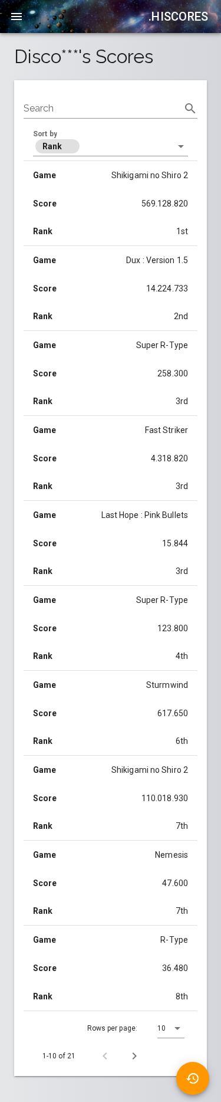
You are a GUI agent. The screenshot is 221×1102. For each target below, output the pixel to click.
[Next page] (134, 1056)
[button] (110, 146)
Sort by (45, 134)
